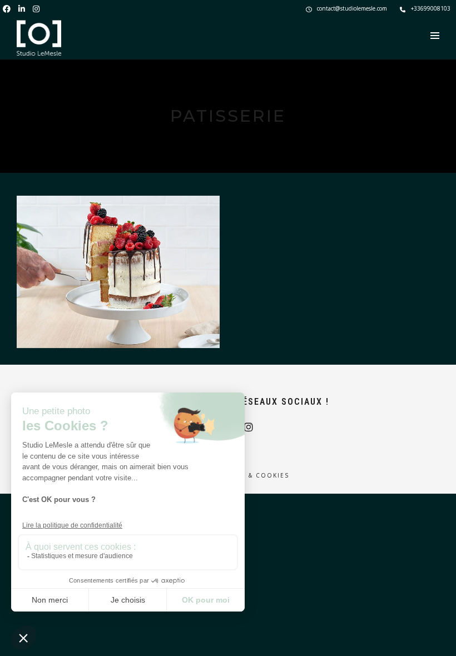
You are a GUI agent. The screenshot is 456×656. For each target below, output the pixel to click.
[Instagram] (36, 8)
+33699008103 (430, 8)
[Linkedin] (21, 8)
